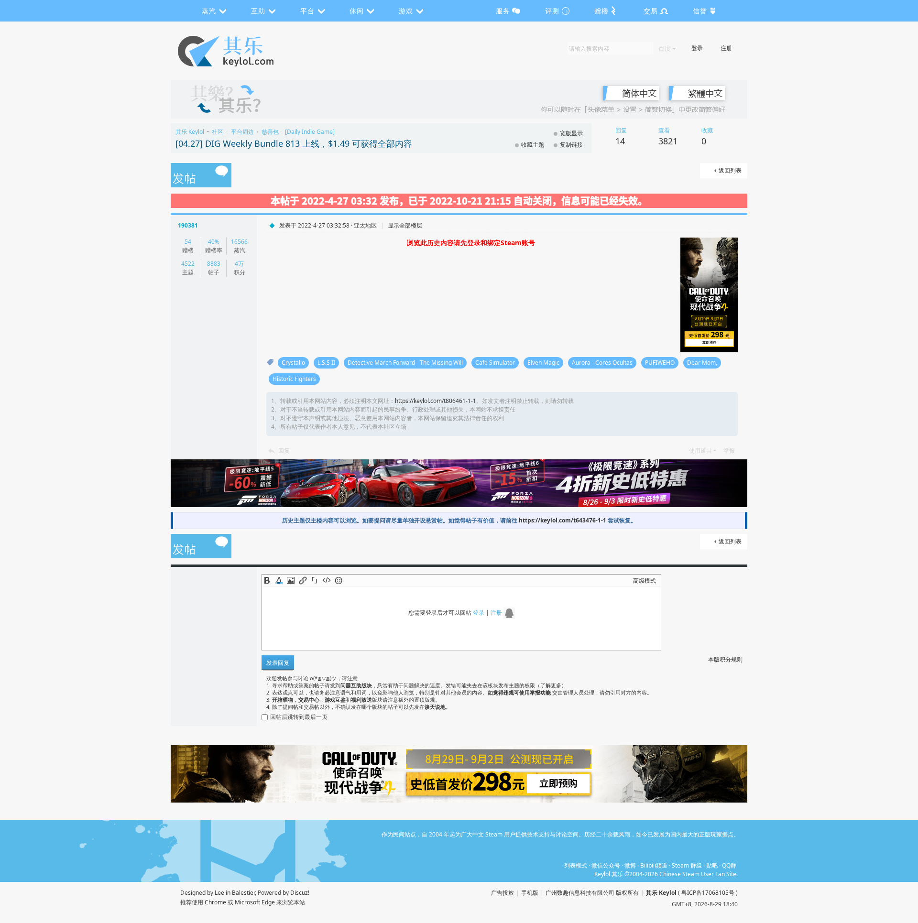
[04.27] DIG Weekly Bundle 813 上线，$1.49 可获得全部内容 (293, 143)
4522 (188, 264)
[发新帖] (201, 176)
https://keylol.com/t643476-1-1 (562, 520)
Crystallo (293, 362)
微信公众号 (605, 865)
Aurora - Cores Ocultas (602, 362)
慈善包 (270, 132)
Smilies (338, 580)
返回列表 (730, 170)
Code (326, 580)
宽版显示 (571, 133)
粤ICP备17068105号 (707, 893)
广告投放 (502, 893)
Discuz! (299, 893)
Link (302, 580)
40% (213, 242)
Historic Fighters (294, 379)
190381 (188, 225)
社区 (217, 132)
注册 (726, 48)
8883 (213, 264)
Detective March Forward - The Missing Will (405, 362)
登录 (697, 48)
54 (188, 242)
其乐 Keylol (189, 132)
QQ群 (729, 865)
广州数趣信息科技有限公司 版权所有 (592, 893)
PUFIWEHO (660, 362)
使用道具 (700, 450)
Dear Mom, (702, 362)
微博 (630, 865)
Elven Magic (543, 362)
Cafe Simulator (495, 362)
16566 (239, 242)
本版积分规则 (725, 659)
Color (279, 580)
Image (290, 580)
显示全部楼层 (405, 225)
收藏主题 (532, 145)
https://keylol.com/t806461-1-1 (435, 401)
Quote (314, 580)
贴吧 (712, 865)
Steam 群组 (687, 865)
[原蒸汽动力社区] (246, 51)
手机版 (529, 893)
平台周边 (242, 132)
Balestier (243, 893)
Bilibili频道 (653, 865)
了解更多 (550, 685)
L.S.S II (326, 362)
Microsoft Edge (255, 902)
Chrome (215, 902)
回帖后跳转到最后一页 (299, 717)
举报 (729, 450)
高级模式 (644, 580)
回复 (284, 450)
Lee (219, 893)
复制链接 (571, 145)
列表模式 (575, 865)
